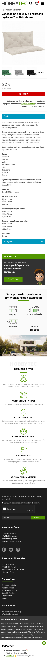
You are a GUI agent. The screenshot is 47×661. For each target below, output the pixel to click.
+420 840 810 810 (9, 533)
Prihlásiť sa (38, 517)
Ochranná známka (9, 585)
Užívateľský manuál (10, 614)
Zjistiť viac (13, 279)
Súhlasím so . (22, 503)
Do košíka (23, 94)
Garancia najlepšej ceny (11, 611)
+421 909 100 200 (9, 564)
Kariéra (4, 598)
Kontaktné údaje (8, 593)
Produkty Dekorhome (14, 10)
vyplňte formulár (28, 104)
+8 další (41, 73)
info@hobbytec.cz (9, 536)
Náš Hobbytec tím (9, 590)
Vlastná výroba (8, 588)
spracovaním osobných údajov (26, 503)
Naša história (7, 596)
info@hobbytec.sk (9, 567)
